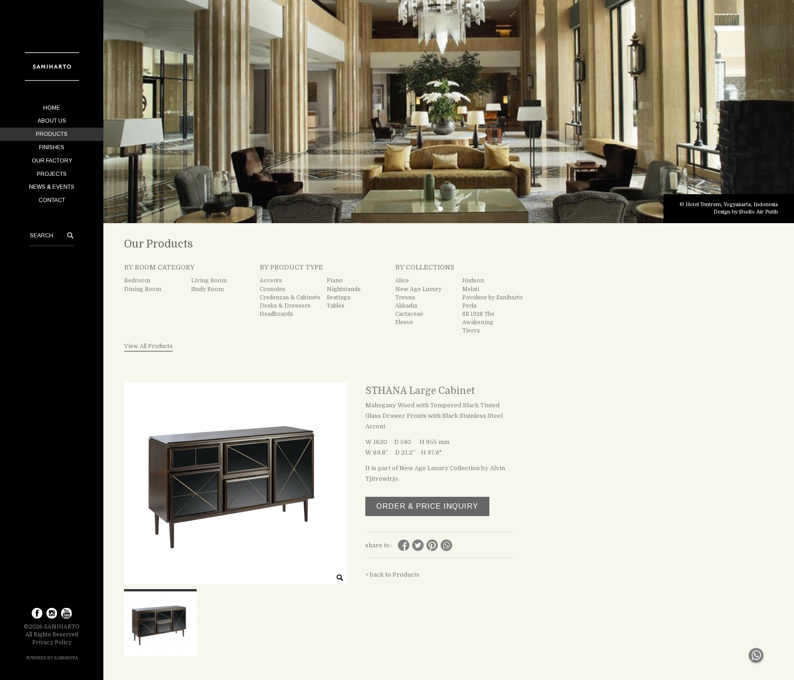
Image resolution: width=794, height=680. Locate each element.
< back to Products (392, 574)
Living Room (209, 280)
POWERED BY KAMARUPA (52, 658)
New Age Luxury (418, 289)
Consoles (272, 289)
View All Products (148, 346)
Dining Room (142, 289)
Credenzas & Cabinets (290, 297)
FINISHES (51, 147)
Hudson (473, 280)
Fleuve (404, 322)
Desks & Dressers (285, 306)
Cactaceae (409, 314)
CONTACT (52, 200)
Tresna (405, 297)
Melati (470, 289)
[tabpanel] (448, 111)
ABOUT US (52, 121)
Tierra (471, 330)
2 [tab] (457, 209)
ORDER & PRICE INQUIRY (427, 506)
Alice (402, 280)
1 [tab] (440, 209)
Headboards (276, 314)
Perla (469, 306)
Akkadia (406, 306)
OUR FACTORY (52, 160)
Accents (271, 280)
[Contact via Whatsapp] (756, 665)
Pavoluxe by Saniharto (492, 297)
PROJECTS (52, 174)
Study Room (207, 289)
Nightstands (344, 289)
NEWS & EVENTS (51, 187)
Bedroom (137, 280)
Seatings (339, 297)
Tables (336, 306)
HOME (51, 108)
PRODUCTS (52, 134)
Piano (335, 280)
